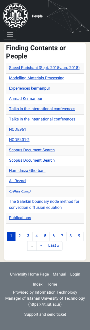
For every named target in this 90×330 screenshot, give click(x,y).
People (37, 16)
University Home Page (29, 275)
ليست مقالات (20, 191)
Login (75, 275)
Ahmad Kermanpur (25, 99)
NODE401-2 (19, 140)
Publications (20, 218)
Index (37, 285)
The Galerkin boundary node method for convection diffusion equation (44, 205)
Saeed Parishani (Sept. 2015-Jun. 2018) (44, 68)
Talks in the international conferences (42, 109)
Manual (59, 275)
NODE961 (17, 130)
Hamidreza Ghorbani (27, 171)
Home (51, 285)
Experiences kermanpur (29, 89)
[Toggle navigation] (10, 35)
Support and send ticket (45, 315)
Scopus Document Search (32, 150)
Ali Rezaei (17, 181)
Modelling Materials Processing (36, 78)
